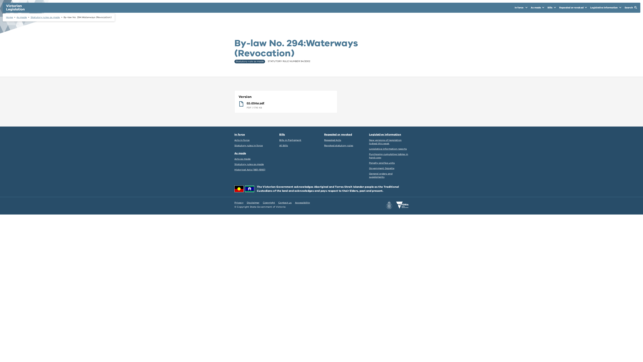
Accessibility (302, 202)
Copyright (269, 202)
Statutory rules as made (45, 17)
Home (9, 17)
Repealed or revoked (338, 134)
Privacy (238, 202)
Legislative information (385, 134)
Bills (282, 134)
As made (22, 17)
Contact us (285, 202)
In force (239, 134)
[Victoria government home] (402, 205)
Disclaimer (253, 202)
